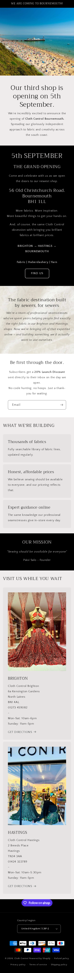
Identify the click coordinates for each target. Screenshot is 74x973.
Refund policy (61, 958)
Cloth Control (21, 958)
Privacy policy (18, 964)
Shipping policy (59, 964)
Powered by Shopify (40, 958)
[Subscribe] (61, 405)
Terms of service (38, 964)
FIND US (37, 273)
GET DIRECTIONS (20, 732)
